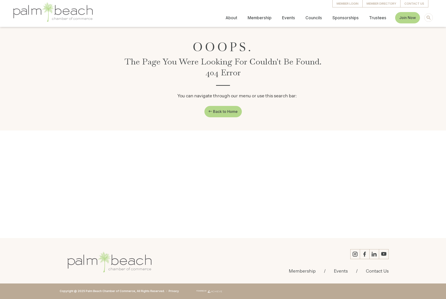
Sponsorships (345, 18)
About (231, 18)
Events (288, 18)
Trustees (377, 18)
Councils (313, 18)
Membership (260, 18)
